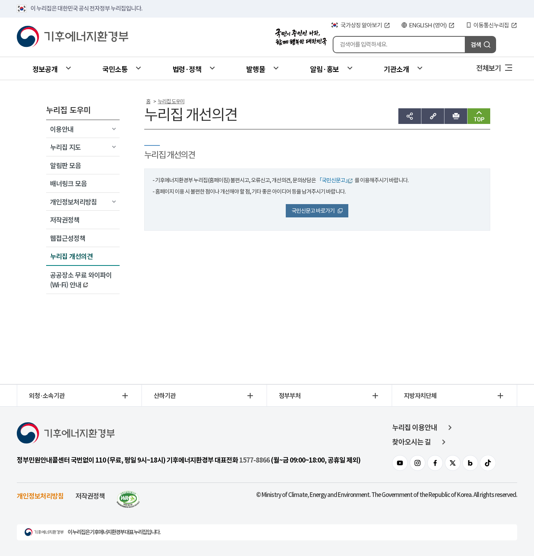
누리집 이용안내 (414, 427)
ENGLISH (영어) (427, 25)
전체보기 (488, 68)
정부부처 (290, 395)
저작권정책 (90, 495)
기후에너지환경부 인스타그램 (417, 463)
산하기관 (165, 395)
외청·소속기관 (47, 395)
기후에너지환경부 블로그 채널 (470, 463)
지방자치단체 (420, 395)
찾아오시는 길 (411, 442)
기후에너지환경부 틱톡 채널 (488, 463)
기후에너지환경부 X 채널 (453, 463)
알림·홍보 (324, 69)
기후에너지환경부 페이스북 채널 (435, 463)
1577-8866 (254, 460)
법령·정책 (186, 69)
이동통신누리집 (491, 25)
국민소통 (114, 69)
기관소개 (396, 69)
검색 (476, 44)
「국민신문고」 (333, 180)
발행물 (255, 69)
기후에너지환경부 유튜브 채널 (400, 463)
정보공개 (44, 69)
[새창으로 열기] (128, 495)
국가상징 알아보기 (361, 25)
